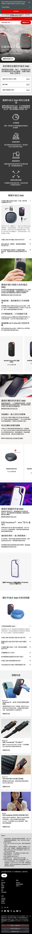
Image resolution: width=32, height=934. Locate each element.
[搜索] (30, 18)
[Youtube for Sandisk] (17, 911)
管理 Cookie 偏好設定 (15, 925)
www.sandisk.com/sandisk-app (20, 864)
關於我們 (3, 882)
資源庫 (2, 901)
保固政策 (3, 900)
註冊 (4, 875)
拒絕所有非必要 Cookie (15, 928)
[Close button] (29, 2)
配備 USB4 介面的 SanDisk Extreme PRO (15, 306)
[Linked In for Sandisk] (14, 911)
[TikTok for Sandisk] (8, 911)
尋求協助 (3, 898)
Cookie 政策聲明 (10, 920)
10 (18, 419)
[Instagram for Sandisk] (2, 911)
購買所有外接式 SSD (8, 59)
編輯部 (2, 887)
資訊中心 (18, 885)
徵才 (2, 890)
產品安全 (3, 903)
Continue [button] (16, 11)
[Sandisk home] (8, 19)
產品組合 (18, 882)
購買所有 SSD (25, 22)
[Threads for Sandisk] (20, 911)
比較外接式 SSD (5, 22)
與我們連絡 (3, 892)
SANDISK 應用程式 (13, 419)
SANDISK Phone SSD (10, 328)
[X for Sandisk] (11, 911)
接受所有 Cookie (15, 931)
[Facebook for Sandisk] (5, 911)
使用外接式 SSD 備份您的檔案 (14, 438)
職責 (2, 884)
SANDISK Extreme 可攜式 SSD (9, 317)
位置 (2, 889)
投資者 (2, 885)
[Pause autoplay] (30, 60)
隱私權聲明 (3, 920)
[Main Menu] (2, 19)
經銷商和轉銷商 (19, 884)
